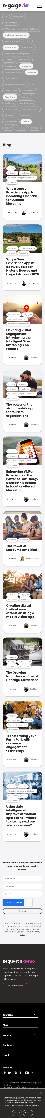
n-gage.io (18, 16)
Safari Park (23, 115)
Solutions (8, 1014)
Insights (7, 1035)
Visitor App (27, 47)
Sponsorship (11, 121)
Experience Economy (15, 84)
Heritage (9, 60)
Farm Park (10, 97)
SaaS (33, 84)
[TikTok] (33, 1074)
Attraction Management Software (22, 29)
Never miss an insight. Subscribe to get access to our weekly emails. (22, 866)
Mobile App (24, 60)
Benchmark (28, 90)
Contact (7, 1045)
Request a (19, 961)
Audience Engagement (16, 35)
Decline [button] (28, 1113)
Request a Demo (15, 985)
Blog (7, 145)
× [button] (40, 1093)
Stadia (26, 121)
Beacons (31, 72)
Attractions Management (17, 53)
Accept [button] (17, 1113)
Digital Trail (11, 78)
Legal (6, 1055)
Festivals (25, 97)
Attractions (10, 47)
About (6, 1025)
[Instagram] (16, 1074)
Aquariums (10, 66)
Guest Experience (13, 72)
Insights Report (30, 109)
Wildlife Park (11, 90)
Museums (26, 66)
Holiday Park (11, 109)
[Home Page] (16, 6)
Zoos (27, 41)
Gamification (26, 103)
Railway (9, 115)
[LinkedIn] (11, 1074)
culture (34, 128)
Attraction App (12, 41)
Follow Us (7, 1067)
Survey (8, 128)
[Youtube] (27, 1074)
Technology (11, 22)
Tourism (21, 128)
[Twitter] (5, 1074)
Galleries (9, 103)
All (6, 16)
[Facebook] (22, 1074)
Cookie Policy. (9, 1107)
